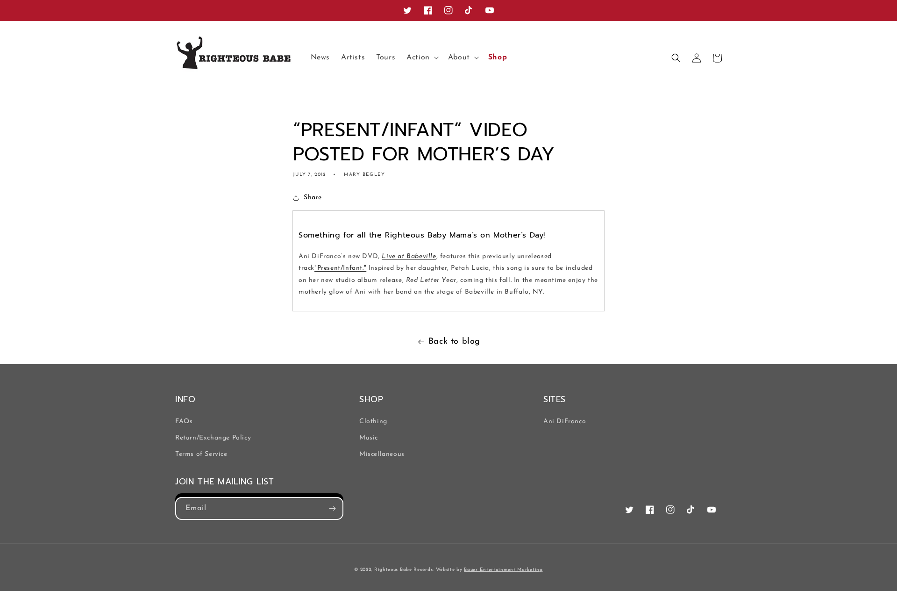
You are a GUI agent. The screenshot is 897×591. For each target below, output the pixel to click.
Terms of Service (201, 454)
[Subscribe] (332, 508)
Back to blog (454, 342)
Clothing (373, 421)
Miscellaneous (382, 454)
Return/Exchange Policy (213, 437)
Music (368, 437)
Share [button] (313, 197)
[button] (421, 57)
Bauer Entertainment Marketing (503, 569)
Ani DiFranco (564, 421)
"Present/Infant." (340, 268)
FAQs (183, 421)
